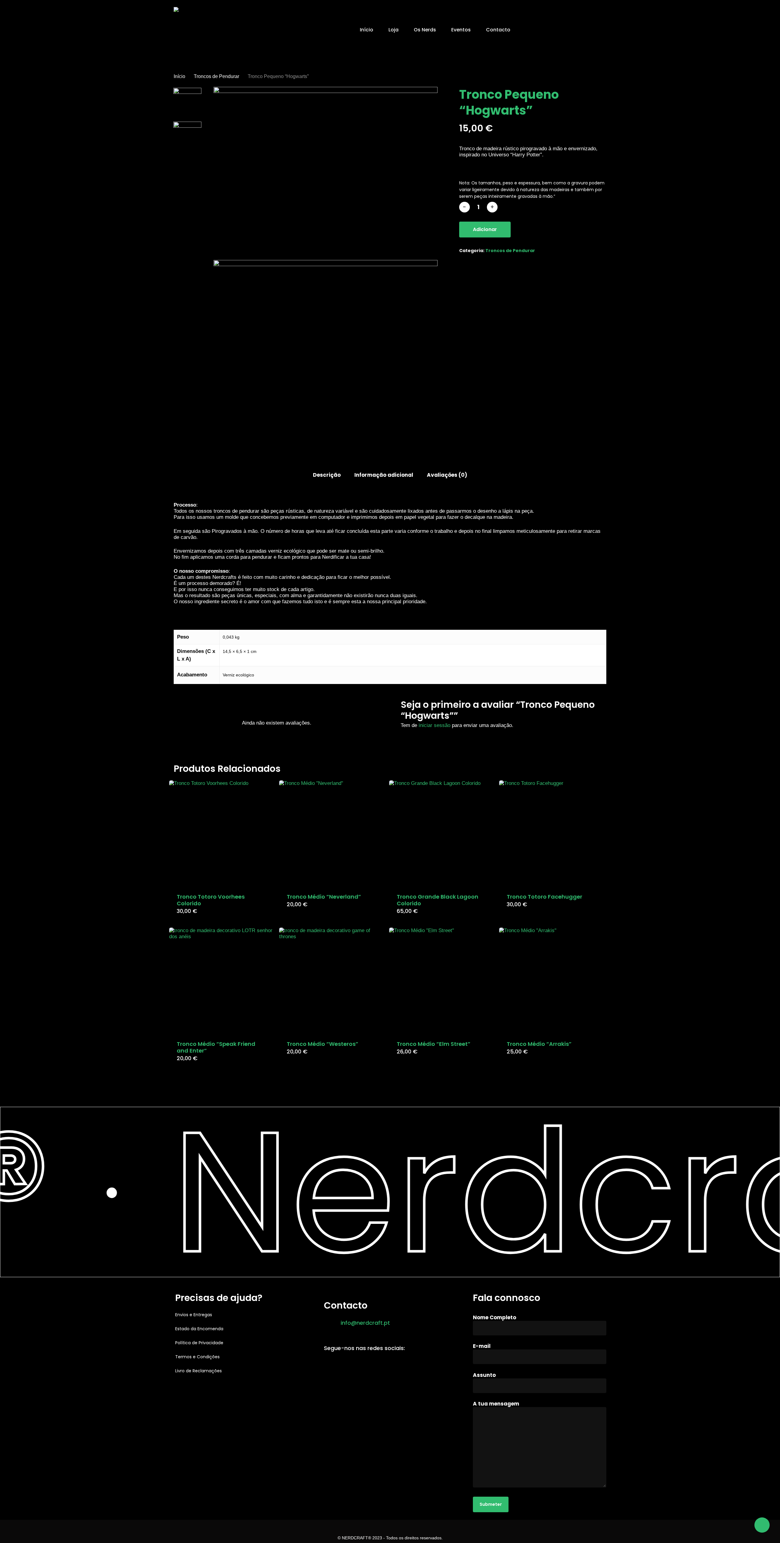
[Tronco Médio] (332, 833)
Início (179, 76)
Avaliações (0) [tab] (447, 475)
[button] (193, 1314)
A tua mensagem (496, 1403)
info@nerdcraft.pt (365, 1323)
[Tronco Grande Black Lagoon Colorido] (442, 833)
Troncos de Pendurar (216, 76)
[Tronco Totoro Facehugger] (551, 833)
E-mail (482, 1346)
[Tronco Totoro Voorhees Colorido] (222, 833)
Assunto (484, 1375)
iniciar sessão (434, 725)
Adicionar (485, 229)
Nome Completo (494, 1317)
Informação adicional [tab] (383, 475)
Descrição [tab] (327, 475)
